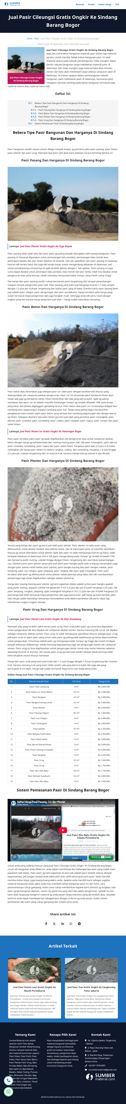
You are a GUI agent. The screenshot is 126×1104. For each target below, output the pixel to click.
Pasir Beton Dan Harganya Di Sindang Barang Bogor (64, 113)
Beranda (80, 4)
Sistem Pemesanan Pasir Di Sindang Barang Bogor (59, 123)
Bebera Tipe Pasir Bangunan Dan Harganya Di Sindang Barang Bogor (61, 105)
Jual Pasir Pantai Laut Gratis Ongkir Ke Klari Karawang (50, 619)
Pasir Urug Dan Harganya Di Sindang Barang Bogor (63, 120)
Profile (91, 4)
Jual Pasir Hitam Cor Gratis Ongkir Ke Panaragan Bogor (50, 431)
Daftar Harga (104, 4)
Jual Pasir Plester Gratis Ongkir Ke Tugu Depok (46, 246)
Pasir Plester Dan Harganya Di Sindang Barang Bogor (64, 116)
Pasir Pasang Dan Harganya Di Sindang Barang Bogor (64, 109)
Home (29, 38)
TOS (117, 4)
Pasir (36, 38)
